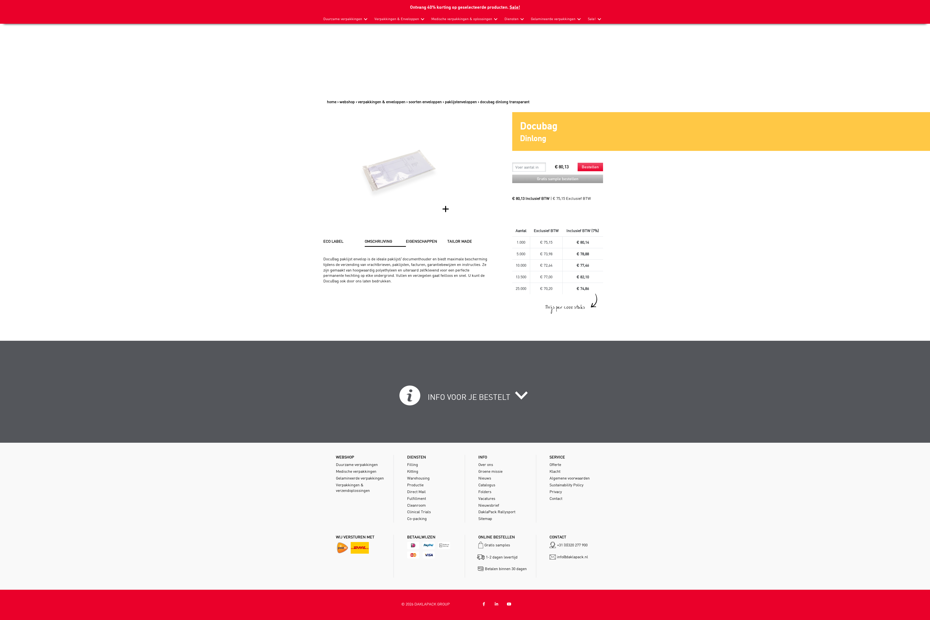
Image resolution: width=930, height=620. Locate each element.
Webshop (347, 101)
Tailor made (459, 241)
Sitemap (485, 518)
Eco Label (333, 241)
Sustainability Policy (566, 484)
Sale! (515, 7)
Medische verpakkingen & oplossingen (461, 19)
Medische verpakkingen (356, 471)
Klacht (555, 471)
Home (331, 101)
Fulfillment (416, 498)
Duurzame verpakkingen (342, 19)
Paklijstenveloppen (461, 101)
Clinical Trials (419, 511)
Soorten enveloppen (425, 101)
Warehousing (418, 478)
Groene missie (490, 471)
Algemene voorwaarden (570, 478)
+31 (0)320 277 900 (572, 544)
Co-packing (417, 518)
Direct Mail (416, 491)
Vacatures (486, 498)
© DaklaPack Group (425, 604)
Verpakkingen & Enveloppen (396, 19)
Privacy (556, 491)
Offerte (555, 464)
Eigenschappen (421, 241)
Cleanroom (416, 505)
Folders (484, 491)
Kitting (412, 471)
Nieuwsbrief (488, 505)
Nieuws (484, 478)
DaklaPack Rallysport (496, 511)
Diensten (511, 19)
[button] (465, 398)
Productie (415, 484)
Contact (556, 498)
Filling (412, 464)
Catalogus (486, 484)
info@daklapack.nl (572, 556)
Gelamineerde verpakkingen (553, 19)
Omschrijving (378, 241)
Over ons (485, 464)
